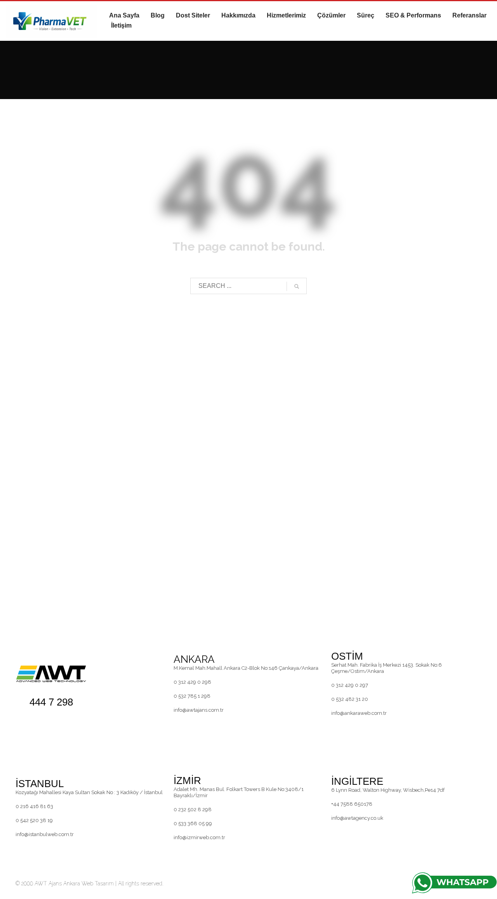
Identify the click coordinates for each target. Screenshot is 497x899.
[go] (297, 286)
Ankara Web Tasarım (88, 883)
